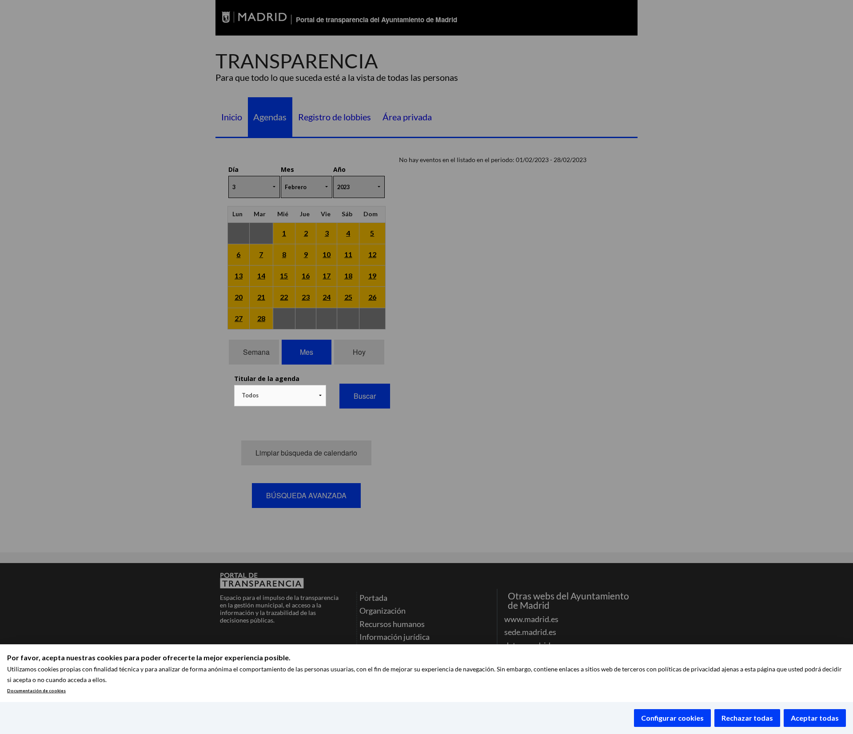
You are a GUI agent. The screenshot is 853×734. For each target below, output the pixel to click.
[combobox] (280, 395)
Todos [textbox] (250, 395)
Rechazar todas (747, 718)
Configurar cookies (672, 718)
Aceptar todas (815, 718)
